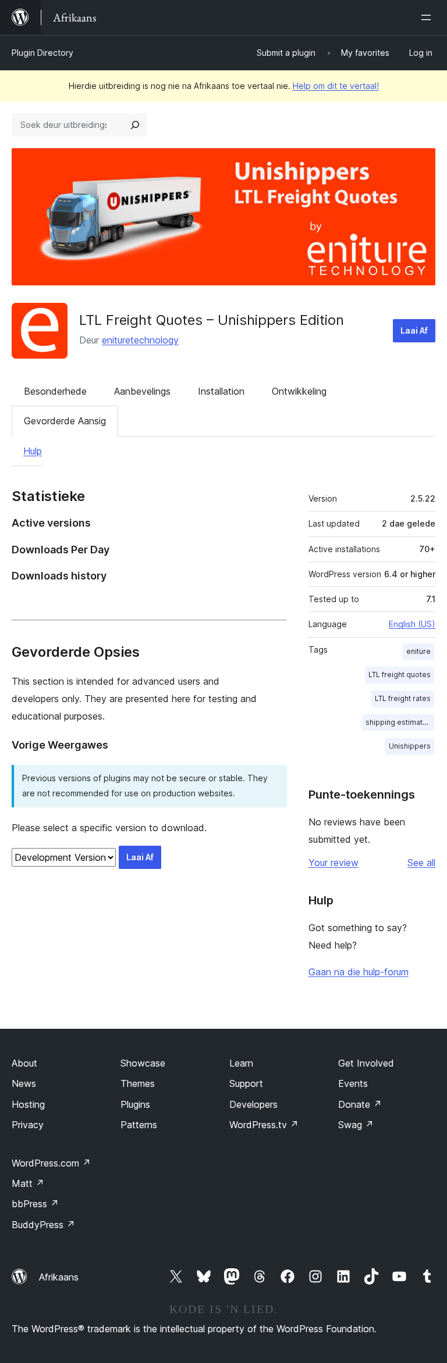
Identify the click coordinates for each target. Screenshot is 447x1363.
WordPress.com (51, 1163)
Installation (221, 391)
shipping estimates (398, 722)
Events (353, 1083)
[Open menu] (428, 17)
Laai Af (414, 330)
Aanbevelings (142, 391)
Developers (253, 1104)
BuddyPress (43, 1224)
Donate (360, 1104)
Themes (137, 1083)
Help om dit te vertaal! (336, 86)
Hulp (32, 451)
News (24, 1083)
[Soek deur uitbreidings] (135, 125)
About (24, 1063)
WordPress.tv (264, 1125)
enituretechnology (140, 340)
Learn (241, 1063)
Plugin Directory (42, 53)
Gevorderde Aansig (65, 421)
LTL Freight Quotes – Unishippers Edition (211, 320)
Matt (28, 1183)
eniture (418, 651)
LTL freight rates (403, 698)
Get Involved (366, 1063)
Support (246, 1083)
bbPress (35, 1204)
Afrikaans (59, 1277)
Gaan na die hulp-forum (358, 972)
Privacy (28, 1125)
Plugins (135, 1104)
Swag (356, 1125)
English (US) (412, 624)
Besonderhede (55, 391)
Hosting (28, 1104)
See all (421, 862)
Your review (333, 862)
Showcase (142, 1063)
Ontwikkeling (299, 391)
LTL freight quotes (399, 674)
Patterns (138, 1125)
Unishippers (410, 746)
